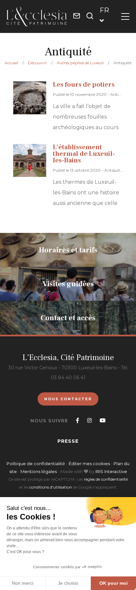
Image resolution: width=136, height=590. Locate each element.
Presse (68, 441)
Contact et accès (68, 317)
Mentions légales (38, 471)
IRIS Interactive (111, 471)
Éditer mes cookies (90, 463)
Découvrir (37, 62)
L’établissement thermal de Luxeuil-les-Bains (84, 154)
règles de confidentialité (106, 479)
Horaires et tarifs (68, 249)
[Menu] (125, 16)
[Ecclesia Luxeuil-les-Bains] (37, 16)
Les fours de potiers (84, 84)
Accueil (11, 62)
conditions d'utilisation (50, 487)
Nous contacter (68, 399)
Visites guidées (68, 283)
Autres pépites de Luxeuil (80, 62)
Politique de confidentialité (36, 463)
